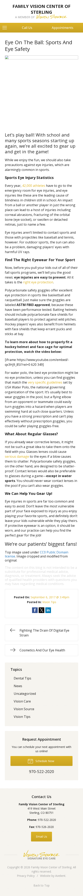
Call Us (27, 27)
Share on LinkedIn (48, 610)
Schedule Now (44, 761)
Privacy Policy (26, 876)
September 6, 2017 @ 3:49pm (50, 597)
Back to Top (41, 885)
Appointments (62, 27)
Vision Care (22, 701)
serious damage (17, 456)
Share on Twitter (41, 610)
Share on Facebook (35, 610)
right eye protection (38, 282)
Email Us (41, 836)
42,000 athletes (33, 185)
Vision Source (24, 709)
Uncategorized (25, 693)
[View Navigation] (6, 28)
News (18, 686)
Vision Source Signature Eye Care (41, 854)
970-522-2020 (47, 820)
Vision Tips (49, 602)
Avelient (60, 876)
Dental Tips (22, 678)
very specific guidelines (45, 382)
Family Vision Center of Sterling (51, 867)
